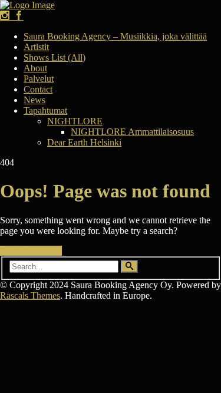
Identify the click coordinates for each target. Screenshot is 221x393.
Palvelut (39, 79)
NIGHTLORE (75, 121)
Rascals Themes (30, 295)
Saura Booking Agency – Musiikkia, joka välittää (115, 36)
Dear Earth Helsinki (84, 142)
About (35, 68)
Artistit (36, 47)
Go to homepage (31, 251)
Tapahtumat (45, 110)
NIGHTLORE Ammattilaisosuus (132, 132)
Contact (38, 89)
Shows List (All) (54, 57)
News (34, 100)
